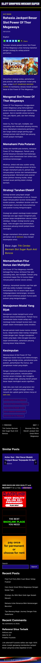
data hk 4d (6, 635)
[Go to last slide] (5, 462)
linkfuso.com (7, 632)
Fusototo (16, 643)
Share (25, 41)
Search (5, 563)
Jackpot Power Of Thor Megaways (15, 400)
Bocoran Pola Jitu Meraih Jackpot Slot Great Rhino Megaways (31, 430)
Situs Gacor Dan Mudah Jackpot (14, 408)
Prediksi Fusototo (9, 638)
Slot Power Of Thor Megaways (14, 415)
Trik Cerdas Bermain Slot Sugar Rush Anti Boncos (21, 249)
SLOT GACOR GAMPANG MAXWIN (23, 660)
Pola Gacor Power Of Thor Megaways (16, 404)
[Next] (35, 462)
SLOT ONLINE (7, 14)
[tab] (16, 473)
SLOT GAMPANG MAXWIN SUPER (15, 411)
